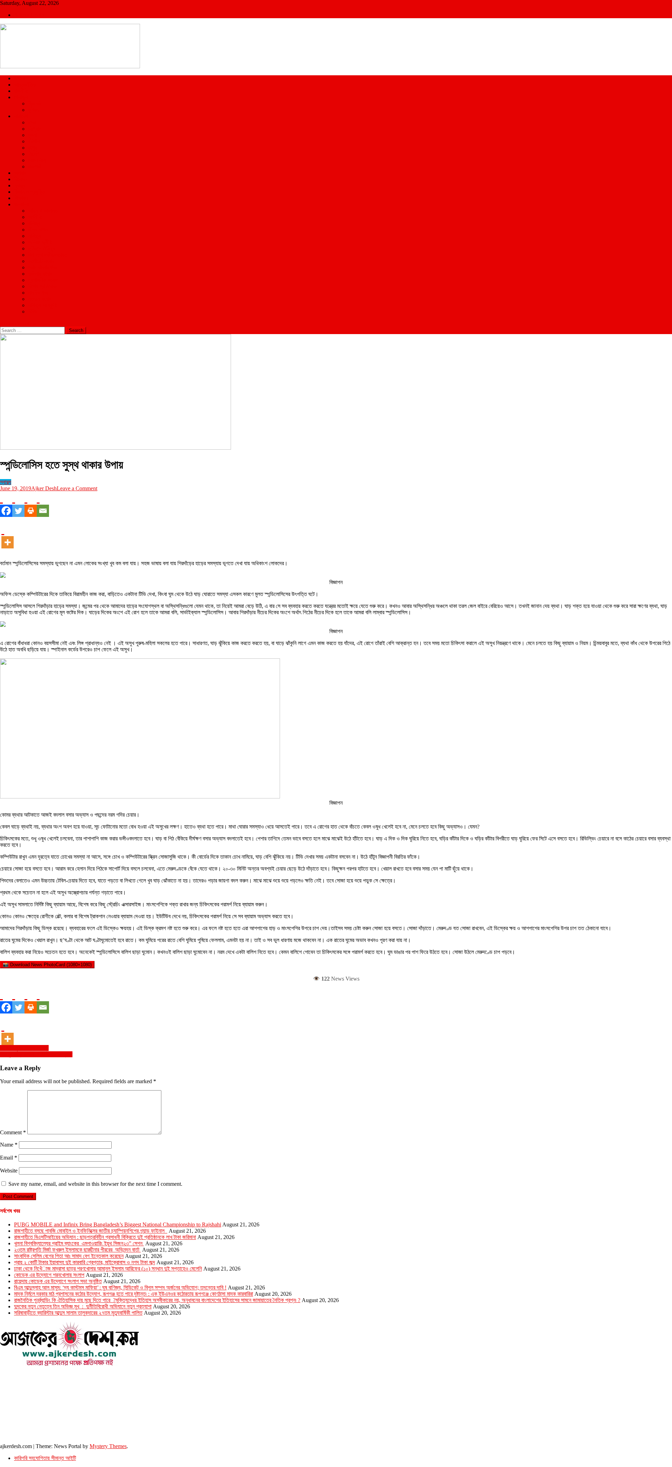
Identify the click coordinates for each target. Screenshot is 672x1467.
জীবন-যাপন (38, 230)
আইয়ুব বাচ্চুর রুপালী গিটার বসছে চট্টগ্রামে (36, 1054)
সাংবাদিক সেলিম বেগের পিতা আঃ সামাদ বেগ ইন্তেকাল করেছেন (69, 1256)
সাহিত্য (34, 236)
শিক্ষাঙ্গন (21, 198)
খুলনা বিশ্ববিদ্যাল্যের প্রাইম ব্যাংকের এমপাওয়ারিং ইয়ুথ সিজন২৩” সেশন (79, 1243)
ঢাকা (32, 122)
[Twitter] (18, 504)
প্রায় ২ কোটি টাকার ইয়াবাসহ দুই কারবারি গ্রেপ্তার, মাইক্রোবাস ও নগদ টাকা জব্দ (84, 1262)
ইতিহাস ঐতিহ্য (41, 248)
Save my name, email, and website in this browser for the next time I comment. (95, 1184)
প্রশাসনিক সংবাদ (43, 280)
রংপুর (32, 148)
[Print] (30, 504)
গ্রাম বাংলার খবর (42, 267)
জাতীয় (19, 78)
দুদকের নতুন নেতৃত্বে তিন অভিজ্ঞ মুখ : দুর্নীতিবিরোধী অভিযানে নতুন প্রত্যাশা (83, 1306)
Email (8, 1158)
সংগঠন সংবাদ (39, 299)
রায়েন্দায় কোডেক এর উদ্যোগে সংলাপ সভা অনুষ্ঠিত (58, 1281)
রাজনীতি (21, 91)
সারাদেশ (21, 116)
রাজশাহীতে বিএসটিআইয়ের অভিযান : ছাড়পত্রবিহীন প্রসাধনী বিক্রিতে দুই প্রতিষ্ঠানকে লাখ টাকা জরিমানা (105, 1237)
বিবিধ (32, 311)
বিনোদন (20, 179)
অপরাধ (20, 173)
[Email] (43, 504)
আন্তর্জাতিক (25, 85)
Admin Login (29, 15)
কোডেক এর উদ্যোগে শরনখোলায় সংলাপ (49, 1275)
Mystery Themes (108, 1446)
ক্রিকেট (34, 103)
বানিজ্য (34, 223)
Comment (13, 1132)
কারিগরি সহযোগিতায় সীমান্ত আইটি (45, 1458)
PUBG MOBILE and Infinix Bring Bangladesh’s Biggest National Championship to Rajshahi (117, 1224)
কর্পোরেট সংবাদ (41, 261)
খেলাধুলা (21, 97)
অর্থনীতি (35, 217)
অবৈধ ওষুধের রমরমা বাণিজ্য (24, 1048)
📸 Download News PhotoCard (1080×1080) (47, 964)
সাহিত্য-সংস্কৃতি (42, 305)
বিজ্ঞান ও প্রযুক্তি (29, 192)
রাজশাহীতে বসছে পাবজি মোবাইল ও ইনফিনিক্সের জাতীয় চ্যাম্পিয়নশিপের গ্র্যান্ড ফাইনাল (90, 1231)
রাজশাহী (35, 166)
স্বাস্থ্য (19, 185)
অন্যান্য (21, 204)
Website (9, 1171)
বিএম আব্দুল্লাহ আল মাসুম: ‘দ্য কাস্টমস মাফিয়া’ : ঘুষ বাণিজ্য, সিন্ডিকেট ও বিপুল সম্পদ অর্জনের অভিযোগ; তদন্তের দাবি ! (120, 1287)
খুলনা (32, 135)
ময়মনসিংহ (37, 160)
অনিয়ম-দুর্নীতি (40, 242)
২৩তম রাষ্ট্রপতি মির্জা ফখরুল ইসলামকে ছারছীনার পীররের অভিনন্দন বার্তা (77, 1250)
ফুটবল (33, 110)
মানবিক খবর (38, 293)
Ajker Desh (44, 488)
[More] (7, 535)
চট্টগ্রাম (34, 129)
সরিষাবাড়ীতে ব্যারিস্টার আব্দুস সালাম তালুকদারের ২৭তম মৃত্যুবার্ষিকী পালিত (78, 1313)
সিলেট (33, 154)
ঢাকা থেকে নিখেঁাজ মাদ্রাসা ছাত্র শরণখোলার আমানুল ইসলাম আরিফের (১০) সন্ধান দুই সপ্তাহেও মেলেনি (108, 1269)
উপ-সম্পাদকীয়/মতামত (47, 255)
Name (9, 1145)
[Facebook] (6, 504)
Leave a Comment (77, 488)
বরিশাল (34, 141)
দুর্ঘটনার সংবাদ (40, 274)
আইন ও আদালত (43, 211)
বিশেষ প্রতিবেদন (42, 286)
